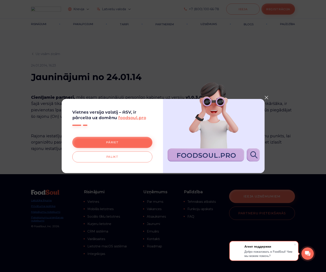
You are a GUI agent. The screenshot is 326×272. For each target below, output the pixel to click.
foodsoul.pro (132, 117)
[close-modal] (266, 97)
